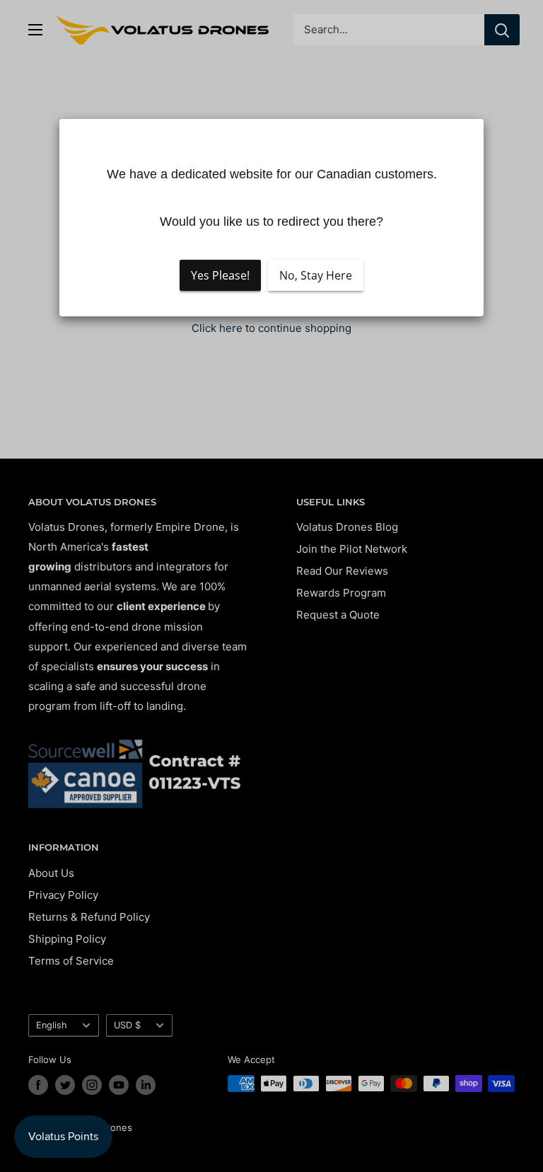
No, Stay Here (315, 275)
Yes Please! (220, 275)
